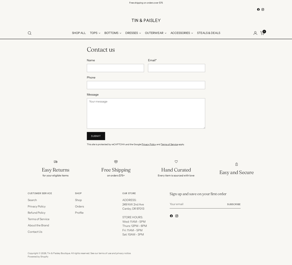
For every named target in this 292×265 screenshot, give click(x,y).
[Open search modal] (29, 33)
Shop (78, 200)
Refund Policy (36, 212)
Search (32, 200)
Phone (91, 77)
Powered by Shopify (38, 256)
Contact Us (35, 231)
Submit (96, 136)
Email (152, 60)
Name (91, 60)
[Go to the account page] (255, 33)
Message (93, 94)
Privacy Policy (149, 144)
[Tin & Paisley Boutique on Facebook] (258, 9)
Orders (79, 206)
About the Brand (38, 225)
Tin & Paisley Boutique (58, 253)
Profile (79, 212)
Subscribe (234, 204)
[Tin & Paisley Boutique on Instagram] (262, 9)
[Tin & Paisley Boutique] (146, 19)
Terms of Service (169, 144)
